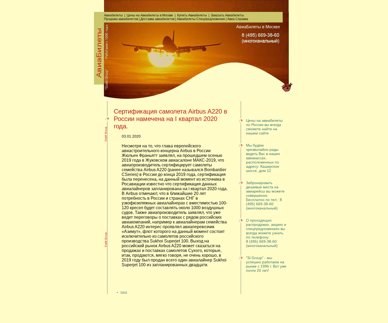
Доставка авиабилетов (157, 19)
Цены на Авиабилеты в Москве (150, 15)
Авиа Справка (237, 19)
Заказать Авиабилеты (227, 15)
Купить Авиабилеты (192, 15)
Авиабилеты (113, 15)
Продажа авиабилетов (121, 19)
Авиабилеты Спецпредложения (201, 19)
